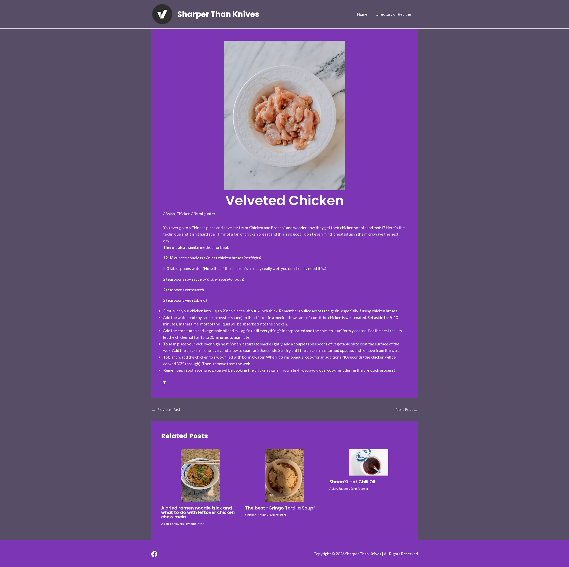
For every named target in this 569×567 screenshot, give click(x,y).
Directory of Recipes (393, 14)
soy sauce (193, 279)
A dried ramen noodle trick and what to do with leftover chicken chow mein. (198, 512)
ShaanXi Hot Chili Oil (352, 482)
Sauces (344, 488)
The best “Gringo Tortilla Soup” (280, 508)
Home (362, 14)
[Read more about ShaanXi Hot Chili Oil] (368, 462)
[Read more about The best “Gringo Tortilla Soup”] (284, 475)
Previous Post (166, 409)
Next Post (406, 409)
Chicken (183, 213)
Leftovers (177, 523)
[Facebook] (154, 554)
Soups (262, 515)
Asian (170, 213)
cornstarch (194, 289)
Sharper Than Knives (218, 14)
